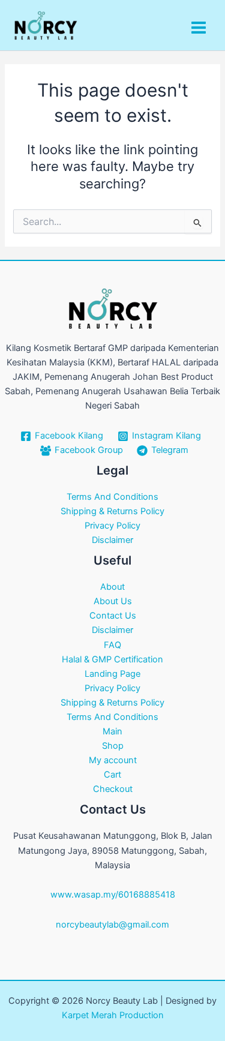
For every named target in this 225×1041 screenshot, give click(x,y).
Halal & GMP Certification (112, 659)
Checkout (113, 789)
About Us (113, 601)
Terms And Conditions (112, 496)
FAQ (112, 645)
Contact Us (112, 615)
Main (112, 731)
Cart (112, 774)
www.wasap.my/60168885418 (112, 894)
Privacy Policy (112, 525)
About (112, 586)
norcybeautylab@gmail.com (112, 924)
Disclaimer (112, 540)
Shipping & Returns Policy (112, 511)
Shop (113, 745)
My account (113, 760)
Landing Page (112, 673)
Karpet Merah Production (113, 1015)
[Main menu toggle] (198, 27)
